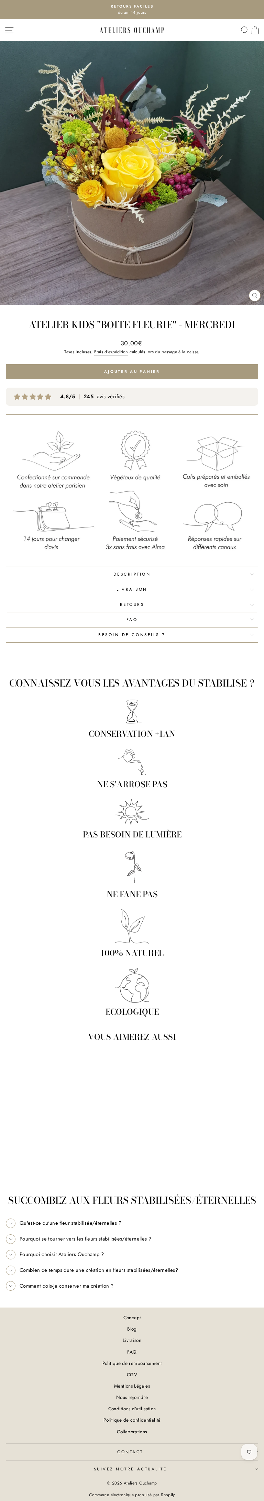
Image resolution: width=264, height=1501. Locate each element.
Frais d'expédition (111, 352)
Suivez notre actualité (130, 1469)
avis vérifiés (92, 396)
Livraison (132, 1340)
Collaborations (132, 1431)
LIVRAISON (132, 589)
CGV (132, 1374)
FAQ (132, 619)
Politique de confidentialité (131, 1419)
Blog (131, 1328)
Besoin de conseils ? (132, 634)
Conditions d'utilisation (132, 1408)
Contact (130, 1452)
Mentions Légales (132, 1385)
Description (132, 574)
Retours (132, 604)
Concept (132, 1317)
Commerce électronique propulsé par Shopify (132, 1495)
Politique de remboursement (132, 1363)
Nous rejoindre (132, 1397)
